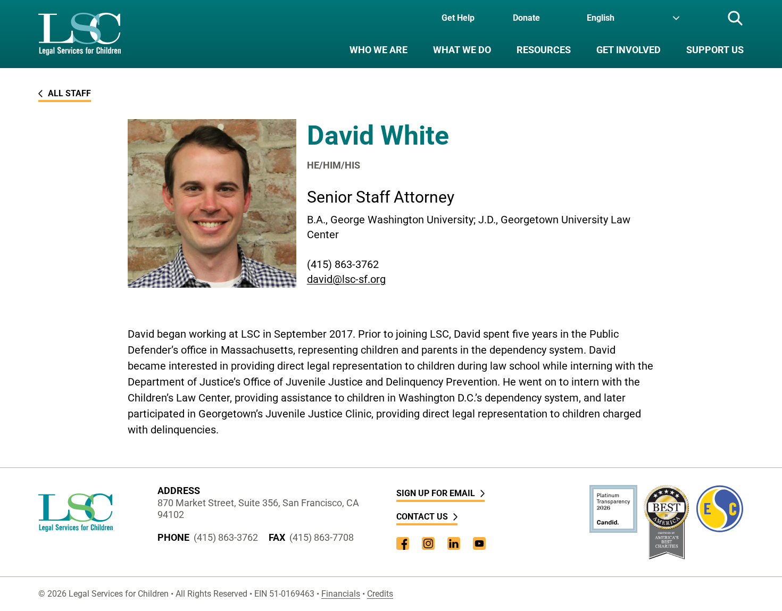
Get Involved (628, 49)
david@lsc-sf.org (346, 279)
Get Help (458, 18)
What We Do (462, 49)
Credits (380, 594)
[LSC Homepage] (79, 34)
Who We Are (378, 49)
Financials (340, 594)
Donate (526, 18)
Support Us (715, 49)
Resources (544, 49)
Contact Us (422, 517)
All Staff (69, 93)
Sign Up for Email (435, 493)
